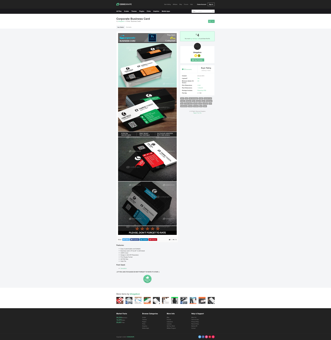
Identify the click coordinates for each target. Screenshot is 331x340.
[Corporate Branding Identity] (213, 21)
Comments (128, 27)
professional (184, 106)
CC (198, 81)
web (201, 106)
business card (207, 98)
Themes (144, 319)
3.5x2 (198, 85)
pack (200, 103)
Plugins (144, 322)
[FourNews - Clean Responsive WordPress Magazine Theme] (209, 21)
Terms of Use (195, 319)
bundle (200, 98)
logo (182, 103)
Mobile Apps (145, 328)
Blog (168, 317)
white (205, 106)
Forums (169, 319)
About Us (193, 317)
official (195, 103)
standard (196, 106)
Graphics (144, 326)
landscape (209, 101)
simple (190, 106)
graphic (198, 101)
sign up (197, 38)
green (203, 101)
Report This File (197, 113)
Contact (193, 328)
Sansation (124, 268)
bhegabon (121, 21)
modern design (188, 103)
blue (186, 98)
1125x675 (200, 88)
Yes (198, 78)
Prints (128, 21)
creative (183, 101)
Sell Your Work (171, 326)
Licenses (169, 324)
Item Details (120, 27)
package (205, 103)
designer (189, 101)
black (182, 98)
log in (191, 38)
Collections (170, 322)
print (210, 103)
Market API (194, 326)
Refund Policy (195, 324)
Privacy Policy (195, 322)
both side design (193, 98)
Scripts (144, 317)
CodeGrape (130, 337)
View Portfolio (198, 60)
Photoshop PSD (201, 90)
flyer (194, 101)
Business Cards (136, 21)
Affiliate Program (171, 328)
